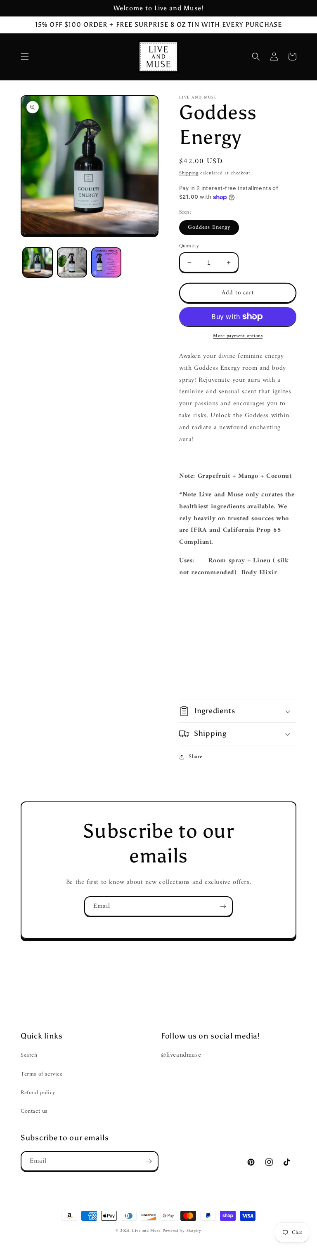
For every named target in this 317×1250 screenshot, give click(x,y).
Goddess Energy (209, 227)
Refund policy (38, 1093)
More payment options (238, 336)
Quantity (189, 246)
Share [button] (196, 757)
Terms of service (42, 1074)
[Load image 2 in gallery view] (72, 262)
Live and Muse (146, 1230)
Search (29, 1055)
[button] (25, 56)
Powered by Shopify (182, 1230)
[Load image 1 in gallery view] (38, 262)
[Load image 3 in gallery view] (106, 262)
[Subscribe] (223, 906)
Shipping (189, 173)
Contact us (34, 1111)
